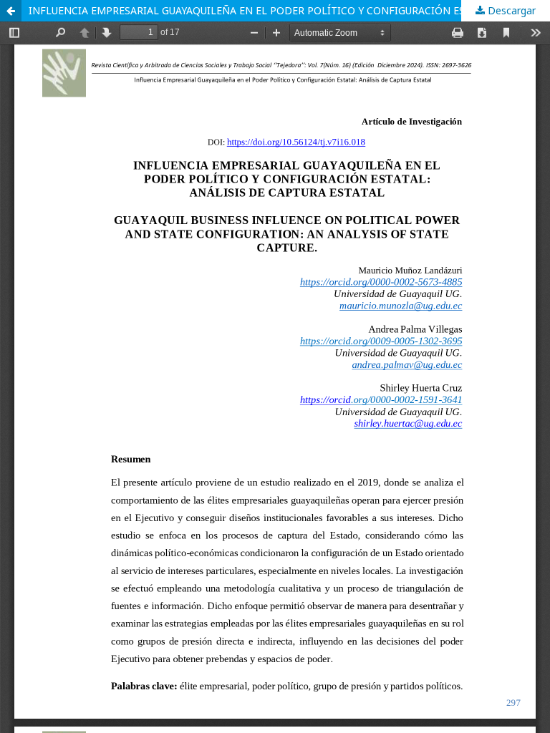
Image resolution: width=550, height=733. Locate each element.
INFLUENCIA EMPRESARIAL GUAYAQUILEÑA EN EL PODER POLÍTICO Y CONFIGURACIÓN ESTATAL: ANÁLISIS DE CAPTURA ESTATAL (289, 10)
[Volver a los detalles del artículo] (10, 10)
